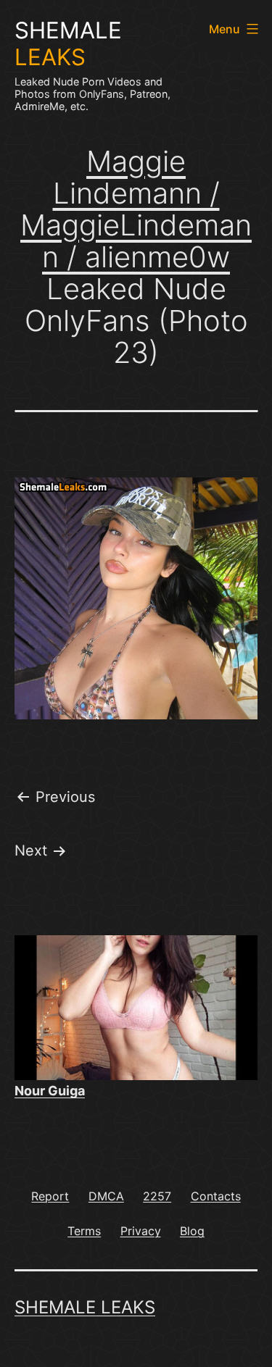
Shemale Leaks (85, 1307)
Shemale (68, 44)
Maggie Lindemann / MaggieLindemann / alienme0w (136, 209)
